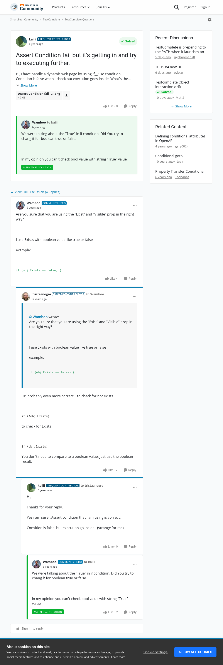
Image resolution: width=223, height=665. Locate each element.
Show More (28, 85)
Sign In (206, 7)
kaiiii (32, 39)
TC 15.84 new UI (168, 67)
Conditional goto (169, 156)
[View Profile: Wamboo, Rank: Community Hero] (20, 205)
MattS (180, 97)
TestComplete (51, 19)
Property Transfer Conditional (179, 171)
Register (190, 7)
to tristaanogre (92, 485)
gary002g (181, 146)
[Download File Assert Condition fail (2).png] (66, 95)
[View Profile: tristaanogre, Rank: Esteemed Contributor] (26, 296)
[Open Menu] (210, 20)
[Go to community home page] (26, 7)
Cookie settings (156, 652)
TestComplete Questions (80, 19)
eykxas (179, 72)
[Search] (176, 7)
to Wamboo (95, 294)
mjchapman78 (184, 57)
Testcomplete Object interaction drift (172, 84)
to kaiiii (52, 122)
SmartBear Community (24, 19)
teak (180, 161)
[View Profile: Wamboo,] (25, 124)
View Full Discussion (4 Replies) (37, 192)
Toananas (182, 177)
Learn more (118, 657)
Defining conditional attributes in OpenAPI (180, 138)
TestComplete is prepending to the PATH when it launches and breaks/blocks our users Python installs (180, 49)
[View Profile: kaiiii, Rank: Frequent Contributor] (21, 41)
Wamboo (39, 122)
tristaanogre (41, 294)
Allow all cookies (195, 652)
